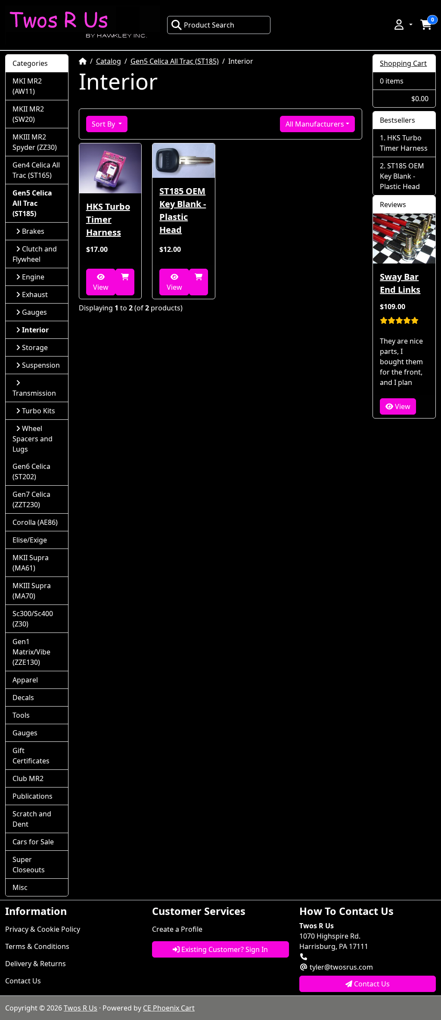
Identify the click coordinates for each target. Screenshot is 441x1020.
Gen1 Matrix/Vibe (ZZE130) (31, 652)
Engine (33, 277)
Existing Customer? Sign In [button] (224, 949)
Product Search (209, 25)
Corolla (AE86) (35, 522)
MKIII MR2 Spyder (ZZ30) (34, 142)
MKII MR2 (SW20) (28, 114)
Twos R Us (80, 1008)
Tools (21, 715)
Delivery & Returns (35, 963)
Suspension (41, 365)
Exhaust (35, 294)
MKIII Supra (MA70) (31, 591)
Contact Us (23, 981)
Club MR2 (27, 778)
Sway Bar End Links (400, 283)
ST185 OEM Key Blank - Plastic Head (182, 210)
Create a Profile (177, 929)
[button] (402, 24)
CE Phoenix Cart (169, 1008)
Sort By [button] (104, 124)
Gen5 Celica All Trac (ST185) (174, 61)
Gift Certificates (31, 756)
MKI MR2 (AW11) (27, 86)
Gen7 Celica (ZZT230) (31, 499)
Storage (35, 347)
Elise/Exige (29, 540)
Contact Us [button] (371, 984)
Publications (32, 796)
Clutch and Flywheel (34, 254)
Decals (23, 697)
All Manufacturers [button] (315, 124)
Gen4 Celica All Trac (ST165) (36, 170)
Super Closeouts (28, 864)
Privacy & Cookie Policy (42, 929)
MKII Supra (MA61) (30, 563)
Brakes (33, 231)
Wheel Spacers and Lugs (32, 439)
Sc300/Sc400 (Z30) (32, 619)
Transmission (34, 393)
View (101, 287)
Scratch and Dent (31, 819)
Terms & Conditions (37, 946)
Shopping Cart (403, 63)
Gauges (34, 312)
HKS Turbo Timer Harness (108, 219)
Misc (20, 887)
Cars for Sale (33, 841)
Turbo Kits (38, 410)
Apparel (25, 680)
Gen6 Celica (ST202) (31, 471)
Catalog (108, 61)
